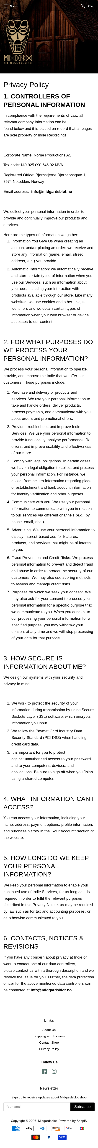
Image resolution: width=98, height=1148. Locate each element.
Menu (13, 6)
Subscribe (82, 1107)
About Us (49, 1030)
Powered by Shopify (73, 1121)
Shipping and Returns (49, 1036)
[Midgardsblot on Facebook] (44, 1072)
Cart (91, 6)
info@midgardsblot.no (51, 191)
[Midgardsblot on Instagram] (54, 1072)
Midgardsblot (47, 1121)
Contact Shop (49, 1042)
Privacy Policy (49, 1049)
